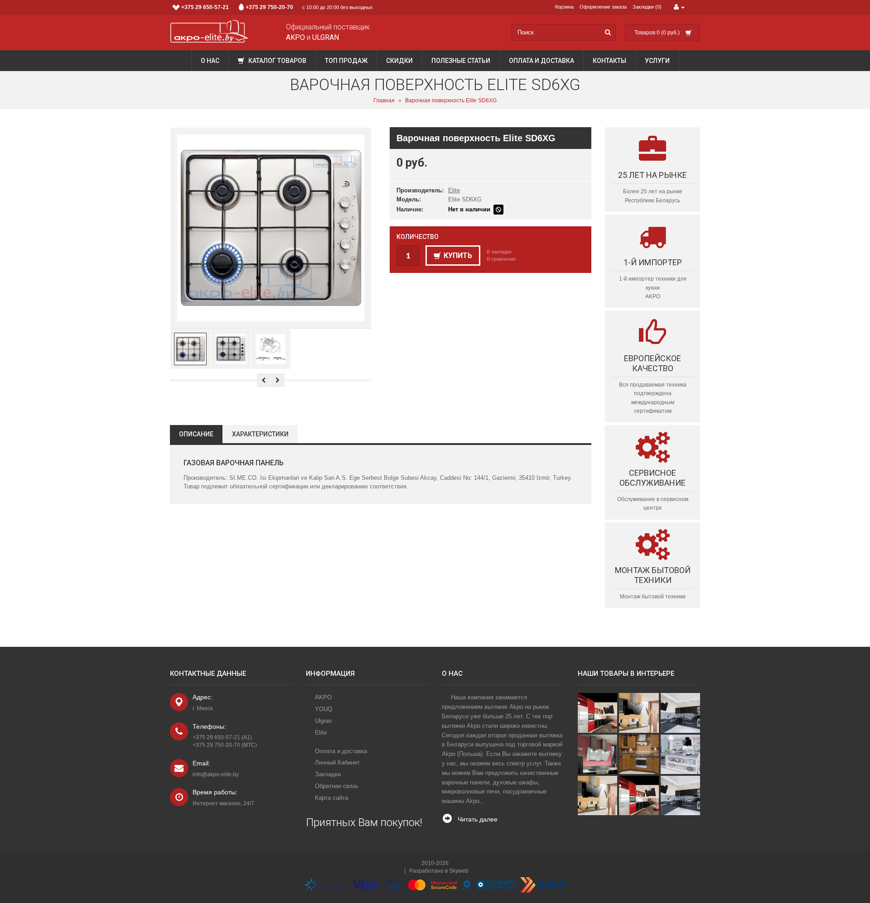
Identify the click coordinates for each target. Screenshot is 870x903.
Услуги (657, 60)
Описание (196, 434)
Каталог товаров (276, 60)
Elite (454, 190)
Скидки (399, 60)
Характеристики (260, 434)
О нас (210, 60)
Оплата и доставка (541, 60)
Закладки (328, 774)
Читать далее (478, 819)
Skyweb (459, 871)
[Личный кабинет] (679, 7)
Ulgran (323, 720)
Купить (458, 255)
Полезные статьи (460, 60)
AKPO (323, 697)
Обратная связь (336, 786)
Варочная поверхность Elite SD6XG (451, 100)
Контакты (609, 60)
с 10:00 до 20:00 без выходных (277, 7)
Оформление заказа (603, 7)
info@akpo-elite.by (216, 774)
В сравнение (501, 259)
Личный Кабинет (337, 762)
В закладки (499, 251)
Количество (417, 236)
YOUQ (323, 709)
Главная (384, 100)
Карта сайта (331, 797)
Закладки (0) (647, 7)
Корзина (564, 7)
